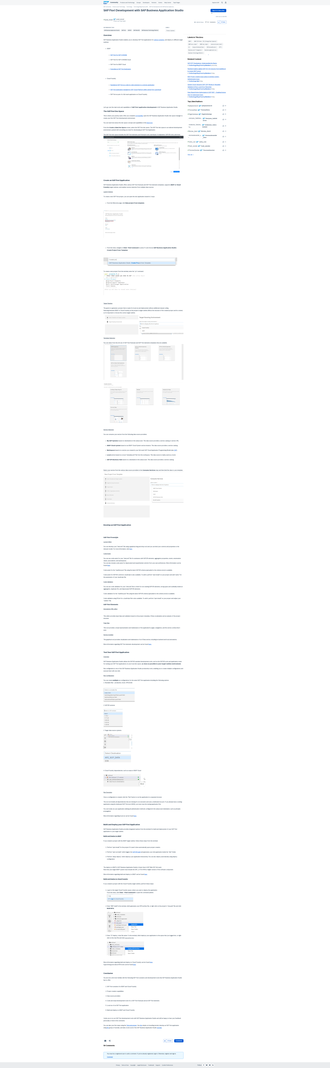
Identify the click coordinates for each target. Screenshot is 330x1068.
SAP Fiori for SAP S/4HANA (118, 55)
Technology (129, 6)
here (131, 549)
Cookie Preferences (167, 1065)
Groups (139, 2)
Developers (146, 2)
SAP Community (107, 6)
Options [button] (211, 13)
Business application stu (210, 50)
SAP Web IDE (137, 30)
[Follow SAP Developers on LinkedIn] (213, 1065)
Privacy (118, 1065)
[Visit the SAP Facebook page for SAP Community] (203, 1065)
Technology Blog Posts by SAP (141, 6)
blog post (150, 123)
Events (160, 2)
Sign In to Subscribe (218, 10)
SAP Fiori (124, 30)
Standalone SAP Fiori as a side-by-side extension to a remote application (132, 85)
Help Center (167, 2)
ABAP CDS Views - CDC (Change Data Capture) (205, 41)
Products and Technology (127, 2)
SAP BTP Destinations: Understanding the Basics (202, 63)
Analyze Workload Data (198, 47)
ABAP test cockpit (192, 44)
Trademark (151, 1065)
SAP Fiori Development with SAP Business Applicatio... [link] (161, 6)
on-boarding (139, 115)
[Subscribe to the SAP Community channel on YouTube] (209, 1065)
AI (188, 47)
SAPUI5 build (137, 852)
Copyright (133, 1065)
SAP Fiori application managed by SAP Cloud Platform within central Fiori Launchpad (135, 89)
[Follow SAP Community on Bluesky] (206, 1065)
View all (190, 154)
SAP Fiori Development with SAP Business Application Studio (143, 10)
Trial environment (131, 1025)
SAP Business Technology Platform (150, 30)
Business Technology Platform (195, 53)
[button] (218, 22)
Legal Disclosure (141, 1065)
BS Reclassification (211, 47)
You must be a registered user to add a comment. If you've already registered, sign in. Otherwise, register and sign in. (141, 1053)
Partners (154, 2)
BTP (220, 47)
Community (114, 2)
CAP (175, 450)
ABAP (189, 41)
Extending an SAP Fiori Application (120, 69)
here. (150, 644)
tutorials (159, 1027)
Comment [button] (179, 1040)
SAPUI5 (129, 30)
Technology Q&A (194, 81)
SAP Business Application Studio (111, 30)
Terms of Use (125, 1065)
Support (158, 1065)
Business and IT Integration (194, 50)
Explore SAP (215, 2)
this (141, 1025)
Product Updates (170, 30)
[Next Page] (208, 54)
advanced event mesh (216, 44)
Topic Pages (176, 2)
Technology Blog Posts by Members (200, 65)
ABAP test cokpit (204, 44)
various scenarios (159, 40)
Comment (110, 1057)
